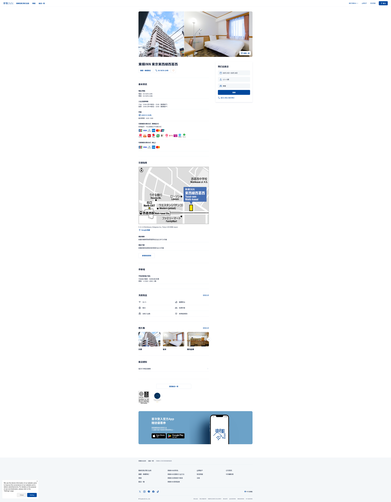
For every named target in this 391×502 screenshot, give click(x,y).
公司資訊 (229, 470)
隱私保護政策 (203, 499)
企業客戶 (364, 3)
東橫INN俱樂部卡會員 (175, 478)
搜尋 (234, 92)
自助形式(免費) (146, 115)
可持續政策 (229, 474)
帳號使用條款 (240, 499)
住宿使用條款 (232, 499)
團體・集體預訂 (145, 70)
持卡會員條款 (249, 499)
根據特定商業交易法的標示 (214, 499)
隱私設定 (195, 499)
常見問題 (373, 3)
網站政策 (225, 499)
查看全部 (206, 295)
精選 (33, 3)
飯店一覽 (42, 3)
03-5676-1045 (163, 70)
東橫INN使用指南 (174, 482)
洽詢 (198, 478)
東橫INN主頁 (142, 461)
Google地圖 (145, 230)
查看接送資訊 (146, 255)
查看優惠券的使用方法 (159, 428)
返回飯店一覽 (173, 386)
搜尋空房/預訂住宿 (22, 3)
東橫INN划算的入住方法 (176, 474)
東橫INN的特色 (173, 470)
